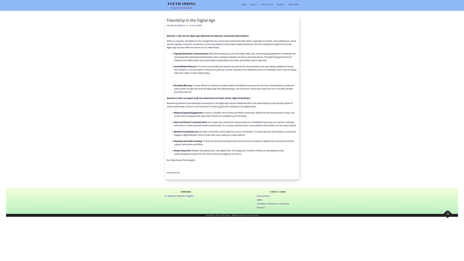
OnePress (235, 215)
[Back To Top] (447, 214)
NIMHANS (181, 196)
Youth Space (267, 4)
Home (243, 4)
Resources (294, 4)
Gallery (281, 4)
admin (199, 26)
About (253, 4)
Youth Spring (181, 4)
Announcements (263, 196)
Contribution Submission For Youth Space (273, 204)
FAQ (178, 173)
